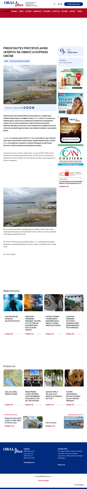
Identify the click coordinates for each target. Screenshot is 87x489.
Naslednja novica (75, 415)
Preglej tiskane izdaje (74, 4)
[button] (59, 4)
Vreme (21, 11)
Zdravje (72, 11)
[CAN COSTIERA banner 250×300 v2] (70, 155)
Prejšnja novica (11, 415)
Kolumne (65, 11)
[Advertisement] (43, 31)
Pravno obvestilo (43, 480)
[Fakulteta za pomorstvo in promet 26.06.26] (70, 177)
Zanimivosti (37, 11)
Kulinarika (47, 11)
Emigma (81, 485)
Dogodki (28, 11)
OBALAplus (72, 52)
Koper (6, 61)
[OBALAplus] (20, 4)
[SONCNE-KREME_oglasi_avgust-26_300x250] (70, 103)
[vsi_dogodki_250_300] (70, 130)
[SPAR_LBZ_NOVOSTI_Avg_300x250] (70, 79)
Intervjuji (56, 11)
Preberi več (61, 465)
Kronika (14, 11)
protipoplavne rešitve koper (19, 61)
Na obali (6, 11)
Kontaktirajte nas (29, 462)
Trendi (79, 11)
